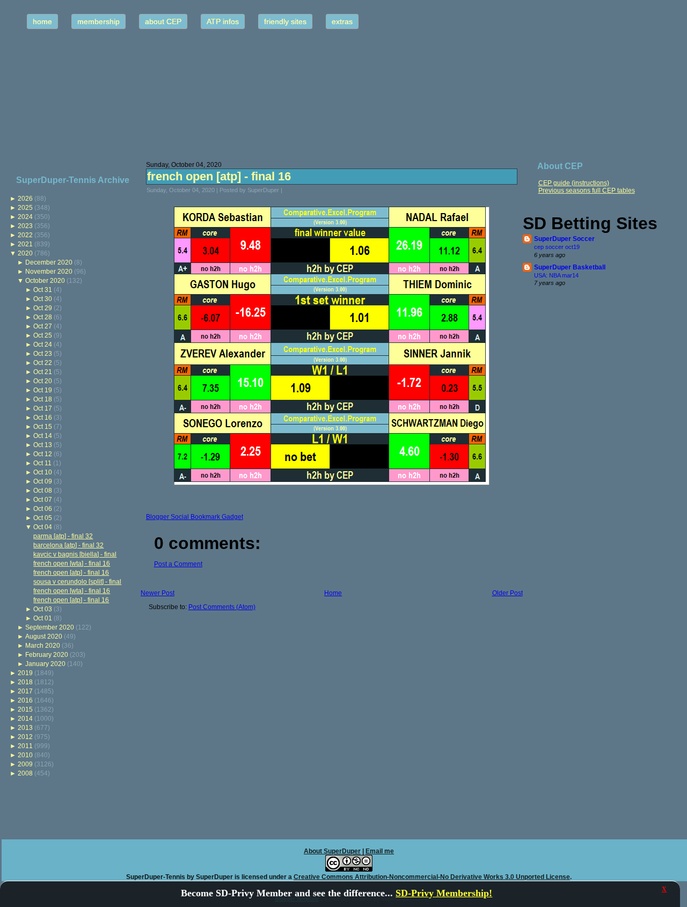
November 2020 (48, 271)
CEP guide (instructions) (573, 183)
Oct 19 (42, 390)
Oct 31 (42, 290)
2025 (25, 207)
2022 (25, 235)
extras (342, 21)
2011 (25, 746)
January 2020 (45, 664)
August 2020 (43, 636)
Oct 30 (42, 299)
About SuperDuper (332, 851)
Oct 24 (42, 344)
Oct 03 (42, 609)
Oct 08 (42, 490)
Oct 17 (42, 408)
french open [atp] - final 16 (71, 572)
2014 (25, 718)
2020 (25, 253)
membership (98, 21)
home (42, 21)
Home (333, 593)
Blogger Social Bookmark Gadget (194, 517)
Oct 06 (42, 509)
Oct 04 (42, 527)
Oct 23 (42, 353)
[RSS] (13, 872)
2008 (25, 773)
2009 (25, 764)
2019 (25, 673)
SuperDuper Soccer (564, 239)
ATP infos (223, 21)
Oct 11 (42, 463)
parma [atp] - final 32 (63, 536)
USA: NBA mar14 (556, 275)
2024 (25, 217)
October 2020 (45, 280)
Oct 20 (42, 381)
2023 (25, 226)
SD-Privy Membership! (444, 893)
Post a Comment (178, 564)
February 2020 (46, 655)
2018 (25, 682)
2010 (25, 755)
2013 (25, 728)
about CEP (163, 21)
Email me (380, 851)
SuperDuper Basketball (569, 267)
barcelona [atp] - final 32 (68, 545)
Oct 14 (42, 436)
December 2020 (48, 262)
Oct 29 (42, 308)
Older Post (507, 593)
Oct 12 (42, 454)
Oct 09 (42, 481)
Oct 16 (42, 417)
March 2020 (42, 645)
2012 (25, 737)
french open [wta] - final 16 (71, 563)
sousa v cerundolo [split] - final (77, 582)
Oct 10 (42, 472)
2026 (25, 198)
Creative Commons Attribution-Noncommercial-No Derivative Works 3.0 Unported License (432, 877)
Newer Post (157, 593)
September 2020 (49, 627)
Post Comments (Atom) (221, 607)
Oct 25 (42, 335)
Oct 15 (42, 426)
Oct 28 (42, 317)
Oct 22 (42, 363)
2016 (25, 700)
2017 (25, 691)
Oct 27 (42, 326)
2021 (25, 244)
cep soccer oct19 (557, 247)
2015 (25, 709)
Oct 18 (42, 399)
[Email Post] (289, 190)
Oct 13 (42, 445)
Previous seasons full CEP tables (586, 190)
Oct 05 (42, 518)
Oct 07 (42, 499)
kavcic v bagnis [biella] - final (74, 554)
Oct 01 (42, 618)
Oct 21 (42, 372)
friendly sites (285, 21)
